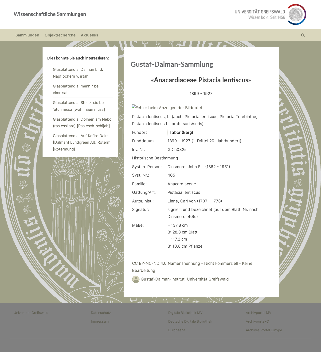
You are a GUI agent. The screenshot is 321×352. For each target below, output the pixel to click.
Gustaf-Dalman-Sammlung (172, 64)
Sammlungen (27, 35)
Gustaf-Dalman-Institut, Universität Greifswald (185, 279)
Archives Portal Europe (264, 330)
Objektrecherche (60, 35)
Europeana (176, 330)
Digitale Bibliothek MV (185, 313)
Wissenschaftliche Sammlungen (50, 14)
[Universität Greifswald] (222, 14)
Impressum (100, 321)
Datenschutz (101, 313)
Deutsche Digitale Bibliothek (190, 321)
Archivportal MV (258, 313)
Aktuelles (89, 35)
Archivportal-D (257, 321)
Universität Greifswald (31, 313)
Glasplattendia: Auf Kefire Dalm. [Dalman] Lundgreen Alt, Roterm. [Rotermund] (82, 142)
